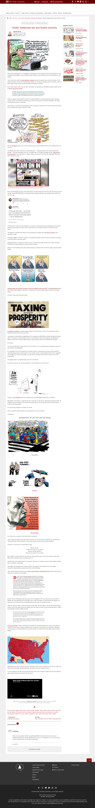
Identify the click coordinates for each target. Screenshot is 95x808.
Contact (46, 1)
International (67, 13)
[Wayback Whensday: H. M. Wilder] (68, 38)
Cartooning (47, 13)
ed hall (9, 712)
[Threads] (83, 2)
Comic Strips (25, 13)
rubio (36, 713)
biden (21, 710)
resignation (32, 713)
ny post (22, 713)
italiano (34, 712)
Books (60, 13)
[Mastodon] (80, 2)
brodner (32, 710)
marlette (55, 712)
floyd (17, 712)
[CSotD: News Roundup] (68, 46)
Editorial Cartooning (36, 13)
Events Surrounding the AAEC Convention (81, 30)
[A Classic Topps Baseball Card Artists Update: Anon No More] (68, 78)
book (28, 710)
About (37, 1)
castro (41, 710)
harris (23, 712)
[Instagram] (86, 2)
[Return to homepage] (20, 773)
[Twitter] (75, 2)
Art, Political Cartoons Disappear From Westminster (81, 54)
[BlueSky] (78, 2)
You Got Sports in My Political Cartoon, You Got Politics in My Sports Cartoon (81, 62)
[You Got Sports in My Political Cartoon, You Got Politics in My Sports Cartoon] (68, 61)
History (54, 13)
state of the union (43, 713)
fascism (14, 712)
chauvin (53, 710)
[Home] (7, 18)
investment (29, 712)
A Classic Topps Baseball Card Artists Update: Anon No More (81, 79)
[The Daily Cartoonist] (15, 2)
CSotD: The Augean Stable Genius (81, 70)
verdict (54, 713)
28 (16, 18)
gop (21, 712)
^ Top (89, 760)
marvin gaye (10, 713)
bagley (17, 710)
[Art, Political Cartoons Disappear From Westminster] (68, 53)
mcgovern (17, 713)
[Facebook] (73, 2)
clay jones (58, 710)
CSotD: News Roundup (79, 45)
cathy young (46, 710)
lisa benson (50, 712)
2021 (10, 18)
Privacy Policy (75, 765)
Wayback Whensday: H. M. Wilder (81, 38)
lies (45, 712)
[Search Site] (88, 2)
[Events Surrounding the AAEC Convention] (68, 30)
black (24, 710)
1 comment (22, 35)
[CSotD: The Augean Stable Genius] (68, 70)
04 (13, 18)
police (26, 713)
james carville (40, 712)
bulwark (37, 710)
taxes (50, 713)
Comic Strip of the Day (24, 18)
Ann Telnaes (12, 710)
